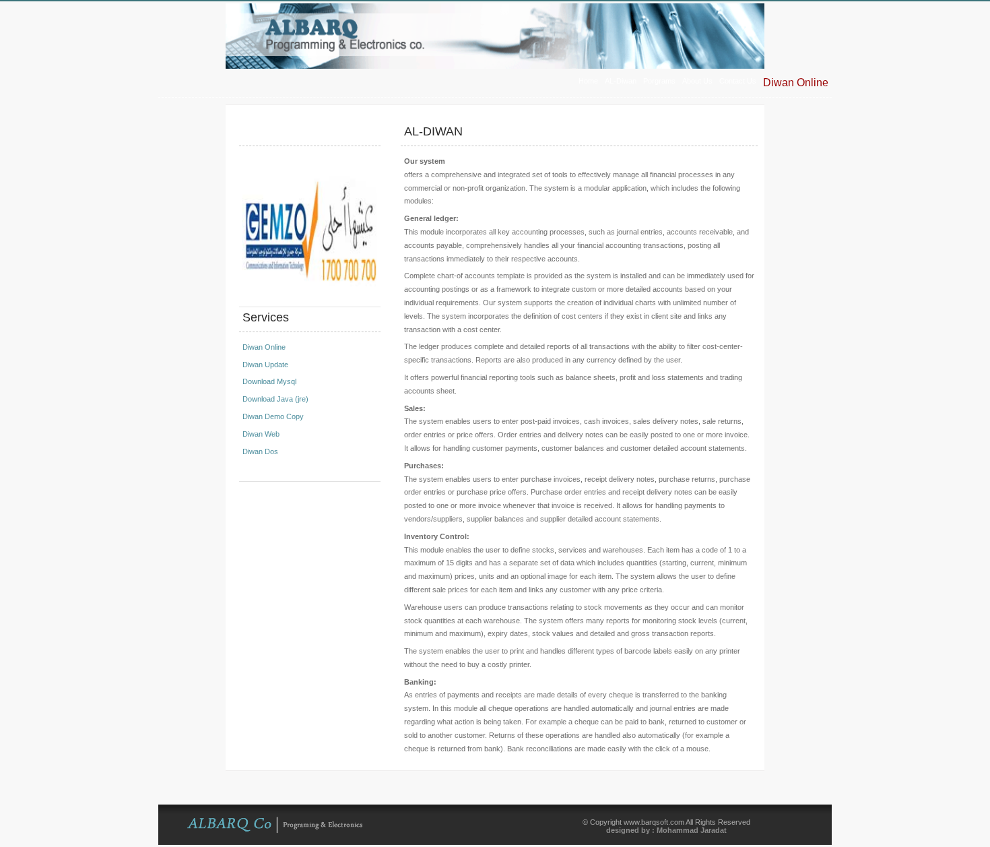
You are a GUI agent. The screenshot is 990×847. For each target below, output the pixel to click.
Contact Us (737, 81)
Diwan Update (265, 364)
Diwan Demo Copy (273, 416)
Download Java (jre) (275, 399)
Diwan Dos (260, 451)
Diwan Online (795, 82)
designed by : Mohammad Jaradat (666, 830)
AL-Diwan (620, 81)
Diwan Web (260, 434)
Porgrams (659, 81)
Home (588, 81)
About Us (697, 81)
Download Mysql (269, 381)
